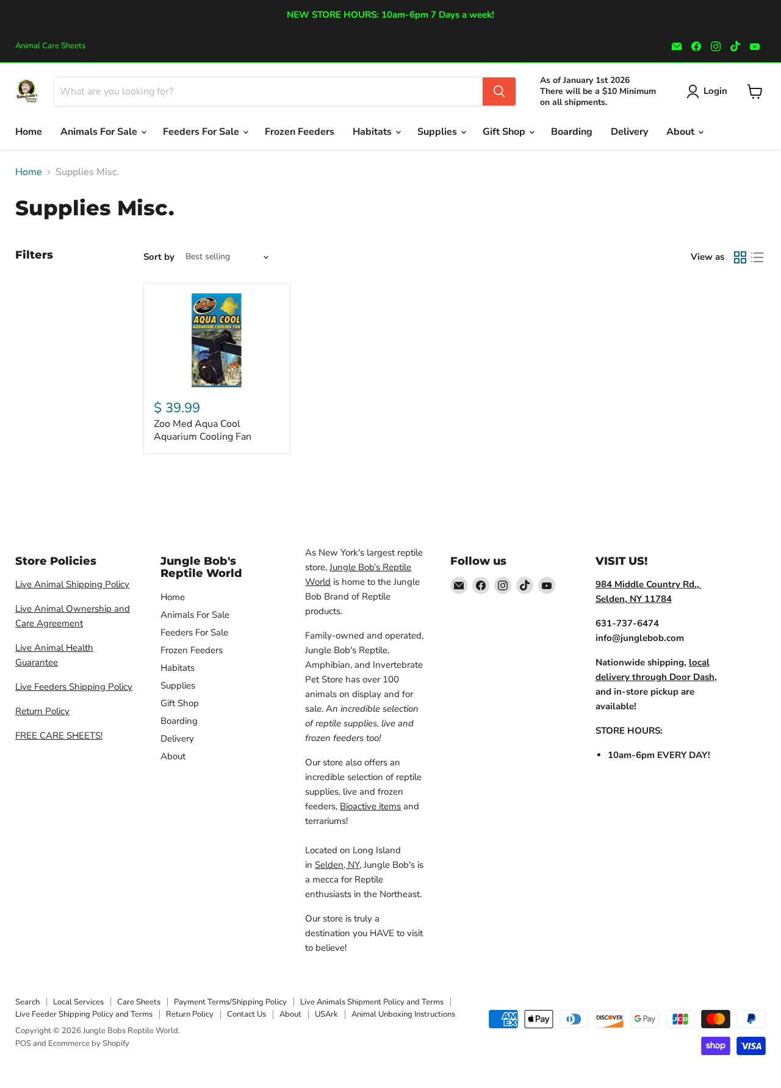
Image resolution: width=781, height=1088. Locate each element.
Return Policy (42, 711)
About (681, 131)
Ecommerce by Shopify (88, 1043)
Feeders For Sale (202, 131)
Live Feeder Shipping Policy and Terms (84, 1014)
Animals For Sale (100, 131)
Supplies (438, 131)
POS (23, 1043)
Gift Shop (505, 131)
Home (28, 131)
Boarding (571, 131)
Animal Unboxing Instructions (403, 1014)
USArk (326, 1014)
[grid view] (740, 257)
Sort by (159, 257)
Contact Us (246, 1014)
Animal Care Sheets (50, 46)
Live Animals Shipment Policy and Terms (372, 1002)
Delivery (629, 131)
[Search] (499, 91)
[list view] (757, 257)
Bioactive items (370, 806)
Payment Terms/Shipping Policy (230, 1002)
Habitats (373, 131)
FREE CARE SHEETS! (59, 735)
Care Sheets (138, 1002)
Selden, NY (337, 865)
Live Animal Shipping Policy (72, 584)
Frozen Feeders (299, 131)
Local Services (78, 1002)
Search (27, 1002)
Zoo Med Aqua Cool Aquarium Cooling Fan (202, 430)
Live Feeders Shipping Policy (73, 687)
